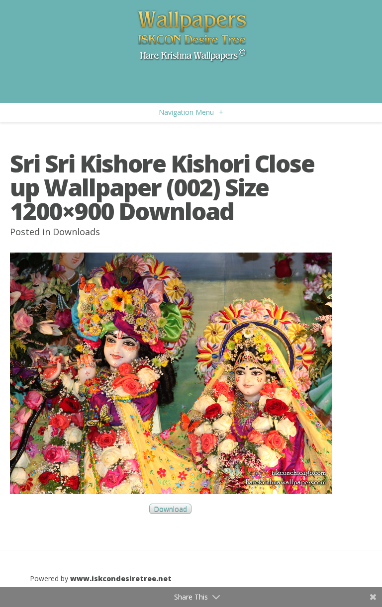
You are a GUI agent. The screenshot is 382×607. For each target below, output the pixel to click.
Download (170, 509)
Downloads (76, 232)
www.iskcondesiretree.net (121, 578)
